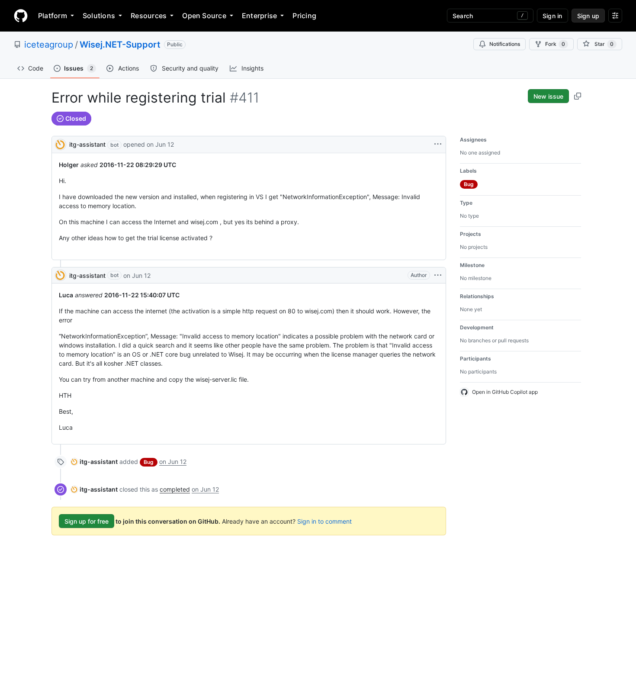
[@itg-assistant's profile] (60, 144)
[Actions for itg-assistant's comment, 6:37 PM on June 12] (438, 275)
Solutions (99, 15)
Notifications (504, 44)
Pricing (304, 15)
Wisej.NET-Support (120, 44)
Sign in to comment (324, 521)
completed (175, 489)
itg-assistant (87, 144)
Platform (52, 15)
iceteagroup (48, 44)
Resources (149, 15)
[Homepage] (21, 16)
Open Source (204, 15)
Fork (555, 44)
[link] (94, 461)
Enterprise (259, 15)
